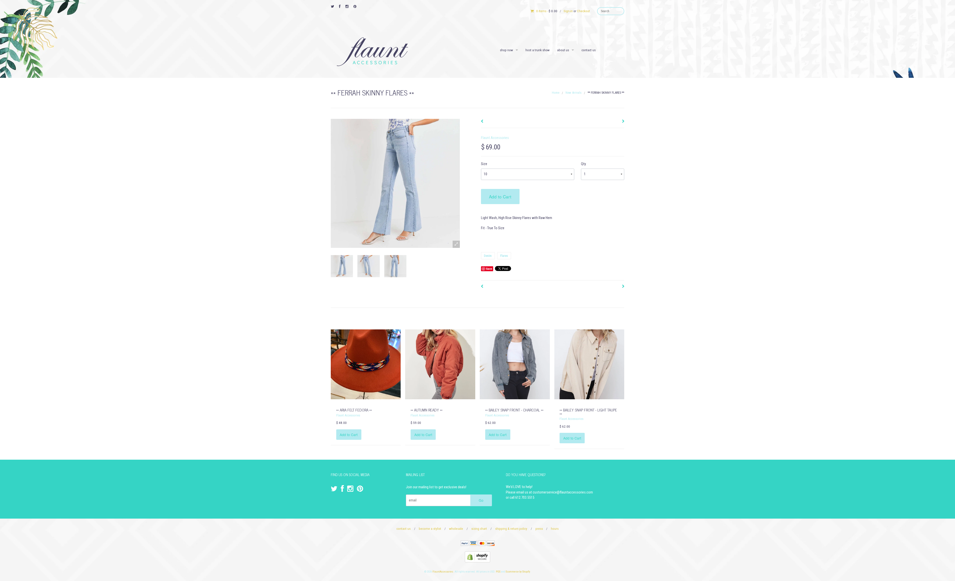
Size (484, 164)
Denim (488, 256)
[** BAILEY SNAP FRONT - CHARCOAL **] (515, 364)
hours (555, 529)
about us (563, 50)
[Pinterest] (354, 6)
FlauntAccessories (442, 571)
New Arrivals (573, 92)
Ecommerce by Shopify (518, 571)
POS (498, 571)
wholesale (456, 529)
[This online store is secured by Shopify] (477, 557)
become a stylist (430, 529)
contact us (588, 50)
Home (555, 92)
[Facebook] (339, 6)
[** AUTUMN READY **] (440, 364)
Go (481, 500)
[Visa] (473, 544)
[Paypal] (465, 544)
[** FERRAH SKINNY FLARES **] (342, 266)
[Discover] (491, 544)
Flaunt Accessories (495, 138)
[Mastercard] (482, 544)
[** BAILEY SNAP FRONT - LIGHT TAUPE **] (589, 364)
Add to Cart (500, 196)
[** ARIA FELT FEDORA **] (366, 364)
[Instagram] (346, 6)
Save (489, 268)
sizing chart (479, 529)
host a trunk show (537, 50)
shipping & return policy (511, 529)
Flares (504, 256)
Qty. (583, 164)
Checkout (583, 11)
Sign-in (568, 11)
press (539, 529)
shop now (506, 50)
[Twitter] (332, 6)
